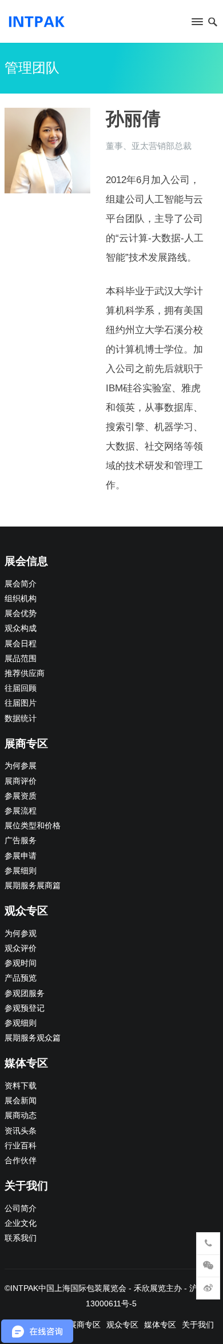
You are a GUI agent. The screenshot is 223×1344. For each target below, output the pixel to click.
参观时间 (21, 963)
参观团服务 (25, 993)
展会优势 (21, 613)
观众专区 (122, 1324)
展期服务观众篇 (33, 1038)
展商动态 (21, 1115)
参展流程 (21, 811)
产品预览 (21, 978)
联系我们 (21, 1238)
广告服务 (21, 840)
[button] (196, 24)
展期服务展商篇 (33, 885)
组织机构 (21, 598)
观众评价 (21, 948)
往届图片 (21, 703)
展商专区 (85, 1324)
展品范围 (21, 658)
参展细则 (21, 871)
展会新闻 (21, 1100)
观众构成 (21, 628)
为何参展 (21, 766)
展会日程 (21, 643)
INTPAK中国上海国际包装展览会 (68, 1288)
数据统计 (21, 718)
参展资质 (21, 796)
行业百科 (21, 1145)
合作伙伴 (21, 1160)
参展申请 (21, 856)
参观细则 (21, 1023)
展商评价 (21, 781)
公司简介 (21, 1208)
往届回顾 (21, 688)
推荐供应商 (25, 673)
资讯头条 (21, 1131)
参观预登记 (25, 1008)
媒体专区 (160, 1324)
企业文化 (21, 1223)
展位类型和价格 (33, 825)
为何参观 (21, 933)
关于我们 (198, 1324)
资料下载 (21, 1086)
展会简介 (21, 584)
